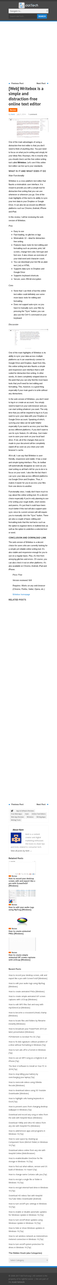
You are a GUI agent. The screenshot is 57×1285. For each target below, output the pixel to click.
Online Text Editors (38, 814)
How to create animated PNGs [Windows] (20, 932)
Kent (13, 114)
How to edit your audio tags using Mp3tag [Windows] (21, 908)
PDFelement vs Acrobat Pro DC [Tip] (24, 1036)
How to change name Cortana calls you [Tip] (28, 1174)
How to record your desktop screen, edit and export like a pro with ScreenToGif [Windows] (22, 882)
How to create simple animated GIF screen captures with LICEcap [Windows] (22, 957)
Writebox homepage (21, 594)
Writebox (30, 817)
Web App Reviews (17, 817)
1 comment (32, 114)
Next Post (41, 83)
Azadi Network (18, 1282)
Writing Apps (41, 817)
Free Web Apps (16, 814)
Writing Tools (15, 820)
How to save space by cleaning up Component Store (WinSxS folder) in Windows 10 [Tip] (28, 1142)
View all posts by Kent (21, 850)
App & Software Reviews (25, 811)
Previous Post (17, 83)
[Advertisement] (28, 51)
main (27, 814)
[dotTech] (28, 7)
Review (13, 110)
